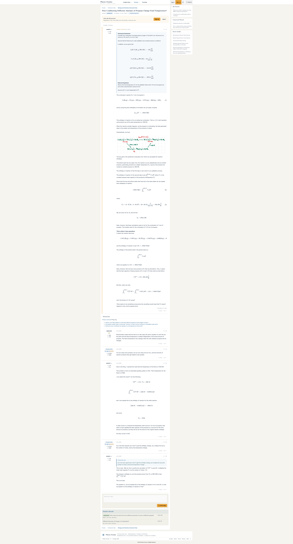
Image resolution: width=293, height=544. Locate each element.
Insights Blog (126, 2)
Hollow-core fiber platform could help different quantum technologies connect (126, 322)
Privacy (183, 538)
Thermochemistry (134, 13)
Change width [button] (115, 538)
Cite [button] (164, 310)
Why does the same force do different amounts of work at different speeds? (132, 515)
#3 (166, 349)
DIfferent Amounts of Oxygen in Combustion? (116, 521)
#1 (166, 29)
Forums (136, 2)
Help (187, 538)
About (175, 538)
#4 (166, 363)
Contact (171, 538)
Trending (144, 2)
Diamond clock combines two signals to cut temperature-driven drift (123, 326)
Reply (161, 310)
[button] (131, 2)
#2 (166, 331)
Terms (179, 538)
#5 (166, 442)
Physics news (106, 319)
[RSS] (190, 539)
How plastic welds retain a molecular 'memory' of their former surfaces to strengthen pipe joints (131, 324)
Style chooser (106, 538)
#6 (166, 456)
